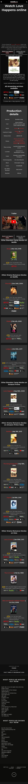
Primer (14, 668)
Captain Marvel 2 (5, 691)
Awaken (9, 431)
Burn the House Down (6, 728)
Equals (9, 497)
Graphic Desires (5, 688)
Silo (2, 732)
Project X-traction (5, 702)
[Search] (26, 2)
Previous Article (14, 666)
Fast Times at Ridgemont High (14, 672)
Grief (23, 139)
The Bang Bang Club (10, 464)
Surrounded (4, 700)
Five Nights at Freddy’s (6, 714)
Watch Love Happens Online (7, 52)
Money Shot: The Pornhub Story (8, 693)
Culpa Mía (3, 703)
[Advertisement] (14, 28)
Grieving (17, 140)
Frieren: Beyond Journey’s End (8, 729)
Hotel (21, 140)
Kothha (3, 746)
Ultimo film (4, 711)
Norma (3, 705)
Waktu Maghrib (4, 709)
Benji (8, 249)
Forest (19, 139)
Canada (17, 131)
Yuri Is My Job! (4, 755)
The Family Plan (5, 716)
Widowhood (22, 143)
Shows (19, 768)
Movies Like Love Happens (20, 52)
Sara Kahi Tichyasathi (6, 750)
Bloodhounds (4, 741)
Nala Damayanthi (5, 737)
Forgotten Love (5, 697)
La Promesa (4, 747)
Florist (15, 139)
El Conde (3, 699)
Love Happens (8, 391)
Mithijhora (3, 734)
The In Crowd (9, 573)
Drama (13, 44)
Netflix (6, 767)
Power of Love (4, 708)
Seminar (15, 143)
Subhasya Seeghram (6, 752)
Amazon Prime (21, 767)
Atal (2, 735)
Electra (3, 740)
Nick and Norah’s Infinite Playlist (13, 601)
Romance (18, 44)
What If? (3, 713)
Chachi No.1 (4, 757)
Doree (2, 754)
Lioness (3, 731)
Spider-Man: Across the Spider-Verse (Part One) (12, 687)
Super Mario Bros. (5, 694)
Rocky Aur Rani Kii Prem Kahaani (9, 690)
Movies (11, 768)
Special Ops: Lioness (6, 743)
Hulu (12, 767)
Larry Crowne (8, 539)
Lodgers (8, 349)
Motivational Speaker (19, 142)
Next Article (14, 670)
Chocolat (8, 283)
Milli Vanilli (3, 696)
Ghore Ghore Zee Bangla (7, 744)
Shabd (8, 321)
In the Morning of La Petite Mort (9, 706)
